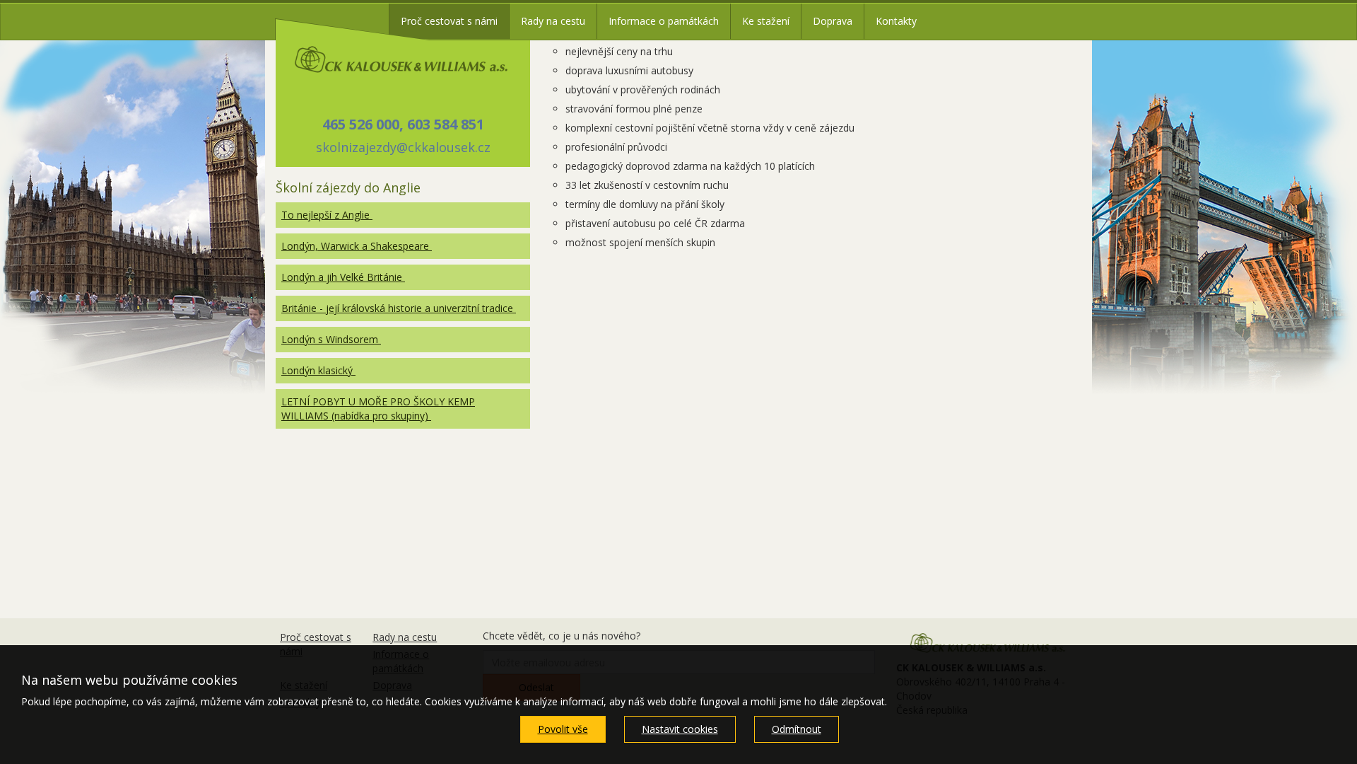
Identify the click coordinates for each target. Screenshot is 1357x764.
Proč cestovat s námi (449, 21)
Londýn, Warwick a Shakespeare (356, 246)
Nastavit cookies (680, 729)
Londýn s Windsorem (331, 339)
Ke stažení (765, 21)
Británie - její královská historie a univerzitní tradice (398, 308)
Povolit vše (563, 729)
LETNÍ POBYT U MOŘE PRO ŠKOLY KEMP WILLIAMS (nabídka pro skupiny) (378, 408)
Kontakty (896, 21)
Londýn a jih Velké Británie (343, 277)
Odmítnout (796, 729)
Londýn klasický (318, 370)
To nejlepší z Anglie (326, 214)
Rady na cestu (553, 21)
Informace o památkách (664, 21)
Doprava (832, 21)
